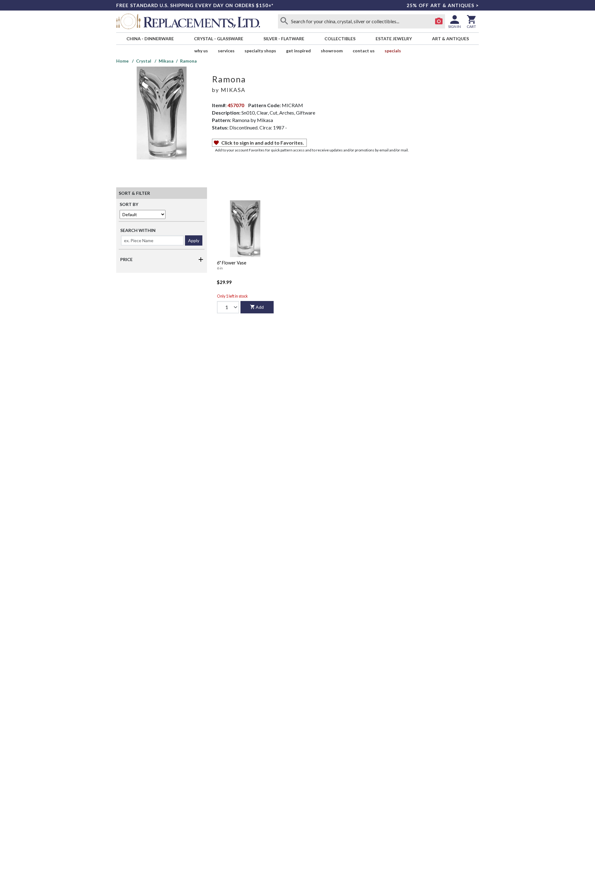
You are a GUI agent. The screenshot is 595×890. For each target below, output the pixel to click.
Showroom (332, 50)
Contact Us (364, 50)
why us (201, 50)
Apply (193, 240)
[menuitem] (150, 38)
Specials (393, 50)
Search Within (138, 230)
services (226, 50)
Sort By (129, 204)
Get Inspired (298, 50)
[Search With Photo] (439, 21)
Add (260, 307)
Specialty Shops (260, 50)
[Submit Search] (284, 21)
